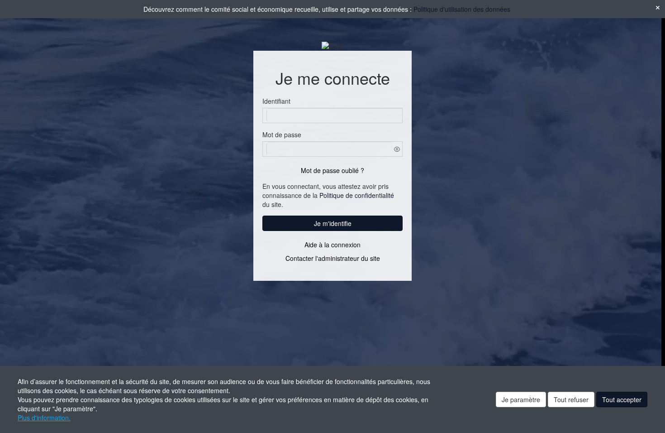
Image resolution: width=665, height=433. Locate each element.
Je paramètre (521, 399)
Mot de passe (281, 134)
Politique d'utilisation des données (461, 9)
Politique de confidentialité (356, 195)
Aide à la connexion (332, 244)
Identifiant (276, 101)
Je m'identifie (333, 223)
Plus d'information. (44, 417)
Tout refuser (571, 399)
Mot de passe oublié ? (332, 170)
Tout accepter (621, 399)
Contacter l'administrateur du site (332, 258)
